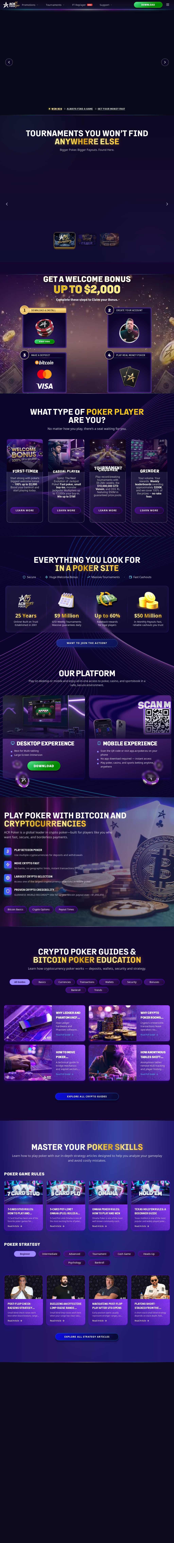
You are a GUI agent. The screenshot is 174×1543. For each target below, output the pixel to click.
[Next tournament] (167, 206)
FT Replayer (82, 4)
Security (131, 982)
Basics (42, 982)
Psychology (74, 1262)
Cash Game (124, 1253)
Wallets (109, 982)
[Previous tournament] (6, 206)
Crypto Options (41, 909)
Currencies (64, 982)
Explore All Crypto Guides (87, 1096)
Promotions (28, 4)
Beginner (25, 1253)
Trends (98, 990)
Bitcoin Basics (15, 909)
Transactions (87, 982)
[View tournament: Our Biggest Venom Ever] (109, 244)
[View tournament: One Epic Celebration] (64, 244)
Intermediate (49, 1253)
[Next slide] (165, 62)
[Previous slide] (9, 62)
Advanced (74, 1253)
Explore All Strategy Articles (87, 1336)
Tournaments (54, 4)
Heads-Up (149, 1253)
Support (104, 4)
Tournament (99, 1253)
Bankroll (76, 990)
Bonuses (154, 982)
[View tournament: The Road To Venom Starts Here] (87, 244)
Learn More (140, 227)
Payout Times (66, 909)
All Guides (19, 982)
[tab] (55, 109)
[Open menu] (167, 4)
